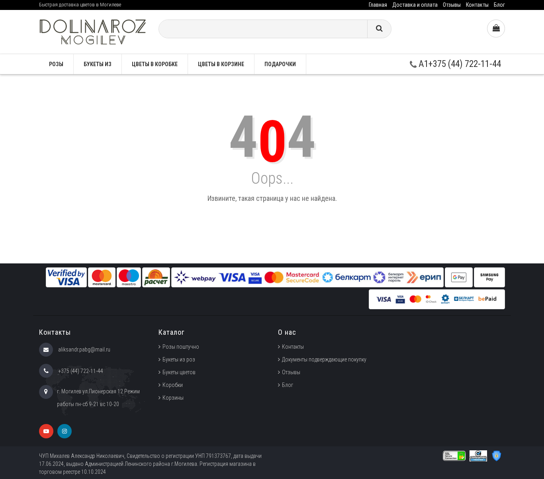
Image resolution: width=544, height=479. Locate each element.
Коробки (172, 385)
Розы (56, 64)
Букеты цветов (179, 372)
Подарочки (280, 64)
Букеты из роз (178, 359)
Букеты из (98, 64)
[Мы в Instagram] (64, 431)
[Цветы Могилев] (93, 31)
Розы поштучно (180, 347)
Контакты (477, 5)
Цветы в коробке (155, 64)
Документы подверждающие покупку (324, 359)
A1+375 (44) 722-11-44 (459, 64)
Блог (499, 5)
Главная (378, 5)
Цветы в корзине (221, 64)
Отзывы (452, 5)
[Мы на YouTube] (46, 431)
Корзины (173, 398)
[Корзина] (496, 28)
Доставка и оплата (415, 5)
